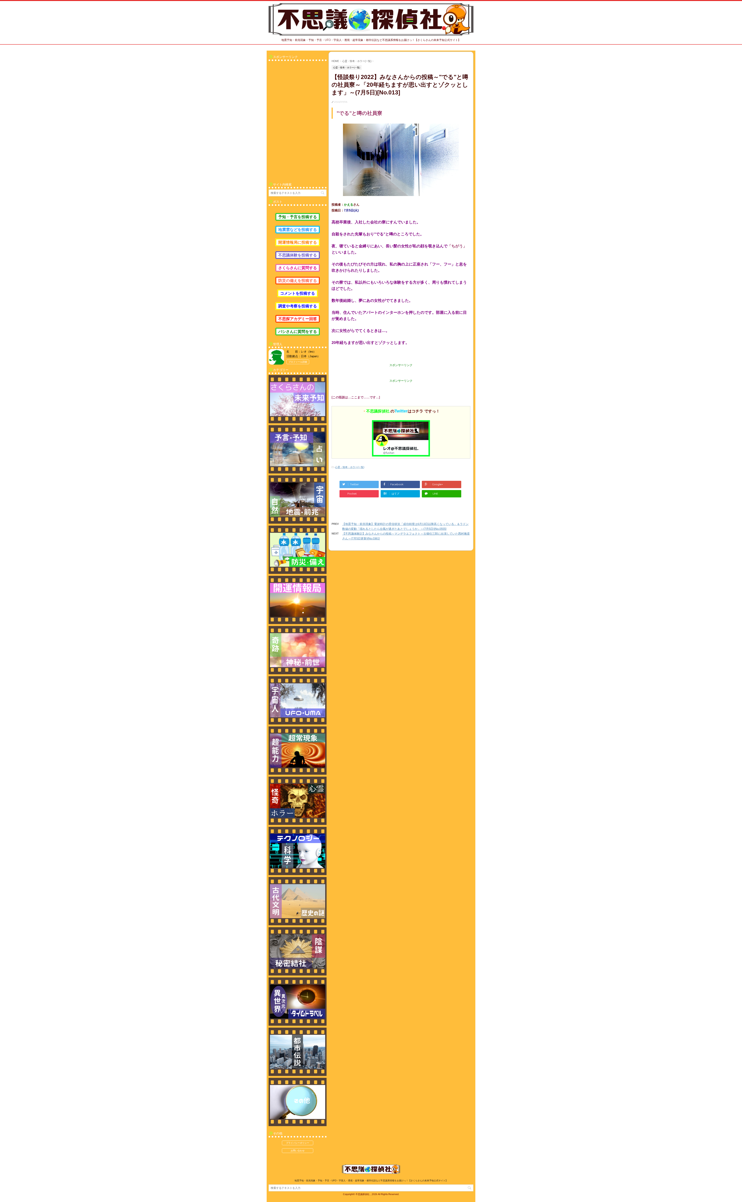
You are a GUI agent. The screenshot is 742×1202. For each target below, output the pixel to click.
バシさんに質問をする (297, 331)
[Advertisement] (298, 120)
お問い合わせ (298, 1150)
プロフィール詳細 (297, 362)
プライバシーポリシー (297, 1143)
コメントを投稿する (297, 293)
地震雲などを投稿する (297, 229)
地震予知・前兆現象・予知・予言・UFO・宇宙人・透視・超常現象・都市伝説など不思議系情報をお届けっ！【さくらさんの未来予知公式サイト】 (371, 1180)
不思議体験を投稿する (297, 255)
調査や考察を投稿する (297, 306)
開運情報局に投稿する (297, 242)
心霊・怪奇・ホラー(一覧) (349, 467)
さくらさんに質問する (297, 268)
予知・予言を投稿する (297, 217)
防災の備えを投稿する (297, 280)
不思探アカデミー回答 (297, 319)
